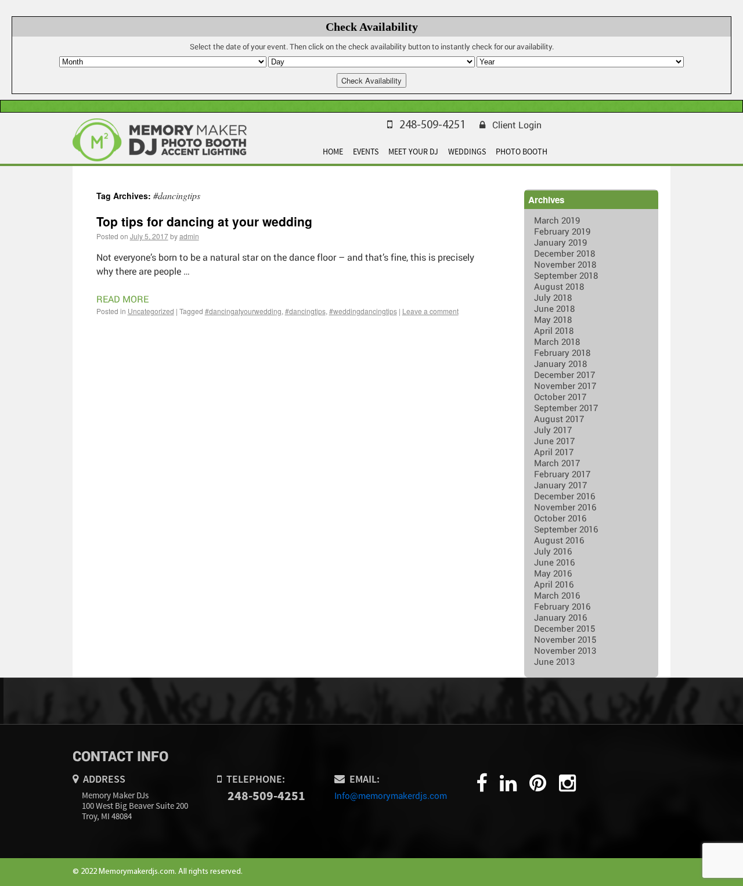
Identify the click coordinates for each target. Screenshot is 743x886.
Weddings (467, 151)
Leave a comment (430, 311)
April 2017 (554, 452)
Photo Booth (521, 151)
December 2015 (564, 628)
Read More (122, 299)
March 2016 (557, 595)
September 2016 (566, 529)
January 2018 (560, 363)
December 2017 (564, 374)
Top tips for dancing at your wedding (204, 221)
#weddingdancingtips (363, 311)
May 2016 (553, 573)
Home (333, 151)
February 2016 (562, 606)
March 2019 (557, 220)
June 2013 (554, 661)
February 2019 (562, 231)
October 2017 (560, 396)
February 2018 (562, 352)
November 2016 (565, 507)
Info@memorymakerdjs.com (390, 795)
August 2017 (559, 418)
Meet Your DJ (413, 151)
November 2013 (565, 650)
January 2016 (560, 617)
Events (365, 151)
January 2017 (560, 485)
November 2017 (565, 385)
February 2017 (562, 474)
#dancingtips (305, 311)
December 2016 (564, 496)
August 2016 (559, 540)
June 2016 (554, 562)
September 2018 (566, 275)
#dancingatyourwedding (243, 311)
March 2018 (557, 341)
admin (189, 236)
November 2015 (565, 639)
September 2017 (566, 407)
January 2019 (560, 242)
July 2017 (553, 429)
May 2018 (553, 319)
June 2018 (554, 308)
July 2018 (553, 297)
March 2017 (557, 463)
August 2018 (559, 286)
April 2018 (554, 330)
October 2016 (560, 518)
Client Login (517, 124)
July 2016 (553, 551)
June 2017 (554, 440)
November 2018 (565, 264)
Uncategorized (151, 311)
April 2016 (554, 584)
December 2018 (564, 253)
